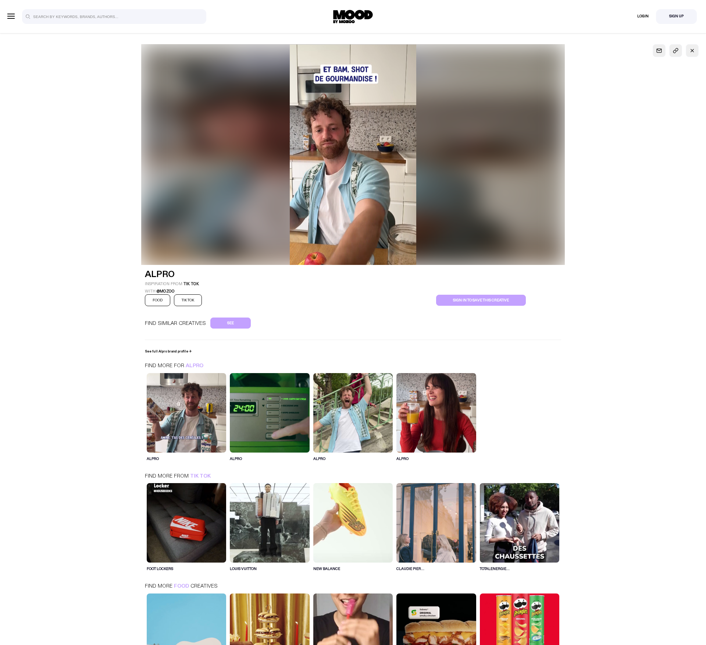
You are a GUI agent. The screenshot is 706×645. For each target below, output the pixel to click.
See (230, 323)
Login (643, 16)
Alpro (194, 365)
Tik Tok (200, 475)
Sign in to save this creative (481, 300)
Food (181, 585)
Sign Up (676, 16)
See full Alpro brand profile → (168, 351)
